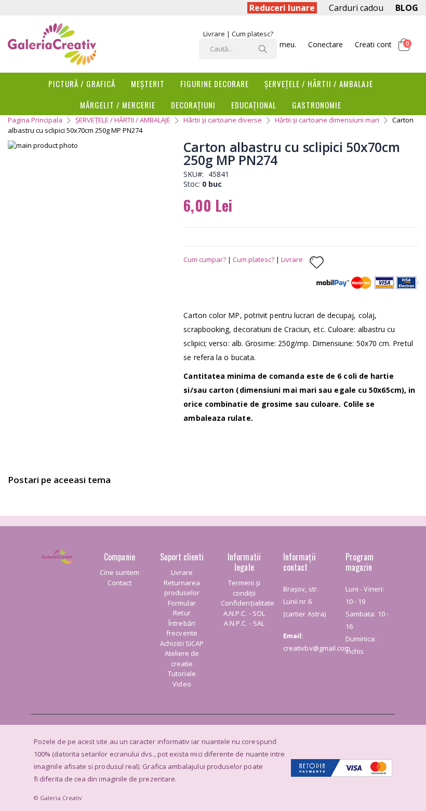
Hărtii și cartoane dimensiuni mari (327, 120)
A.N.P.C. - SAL (244, 623)
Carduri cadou (356, 7)
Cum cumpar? (204, 259)
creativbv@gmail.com (316, 648)
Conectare (325, 44)
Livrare (214, 33)
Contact (119, 582)
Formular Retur (182, 608)
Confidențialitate (247, 603)
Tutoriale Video (182, 679)
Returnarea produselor (182, 588)
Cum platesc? (252, 33)
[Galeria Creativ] (52, 44)
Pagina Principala (35, 120)
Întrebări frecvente (181, 628)
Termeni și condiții (244, 588)
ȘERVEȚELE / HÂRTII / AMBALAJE (122, 120)
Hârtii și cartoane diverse (222, 120)
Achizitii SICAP (182, 643)
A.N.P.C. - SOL (244, 613)
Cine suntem (120, 572)
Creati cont (373, 44)
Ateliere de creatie (182, 658)
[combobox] (238, 48)
